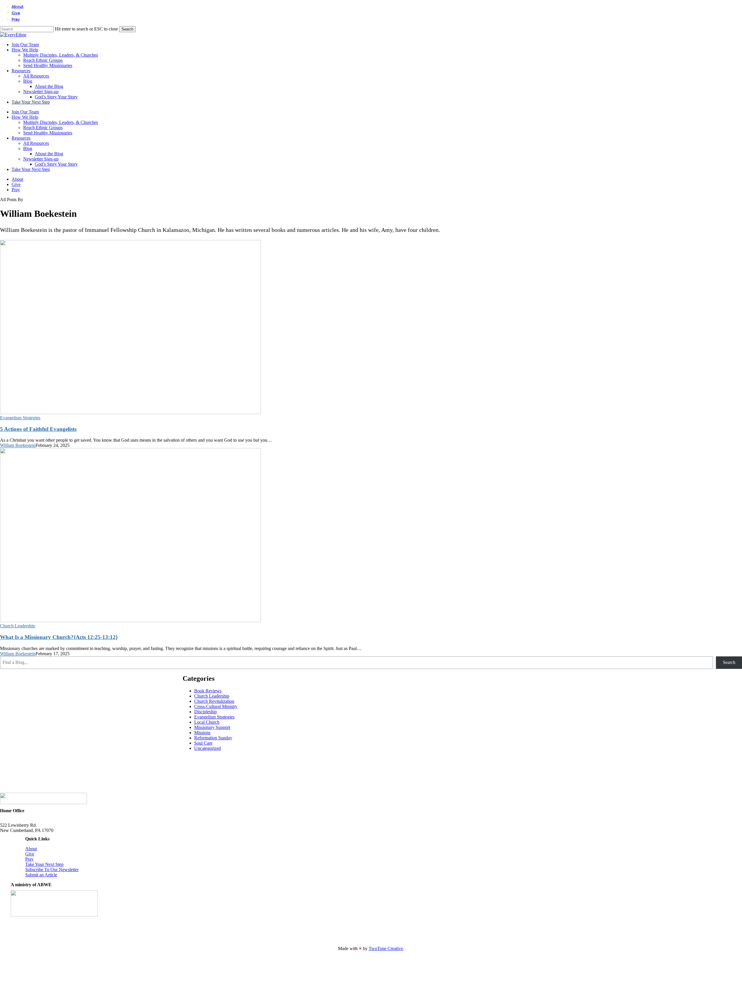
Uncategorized (207, 748)
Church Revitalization (214, 701)
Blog (27, 148)
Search (127, 29)
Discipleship (205, 711)
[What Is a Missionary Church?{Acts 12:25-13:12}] (130, 620)
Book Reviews (207, 690)
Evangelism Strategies (20, 417)
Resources (21, 138)
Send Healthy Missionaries (47, 132)
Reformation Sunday (213, 737)
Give (16, 184)
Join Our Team (25, 111)
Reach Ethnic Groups (43, 127)
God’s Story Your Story (56, 164)
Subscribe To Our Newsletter (52, 869)
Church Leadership (17, 625)
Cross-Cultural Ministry (215, 706)
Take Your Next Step (31, 169)
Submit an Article (41, 874)
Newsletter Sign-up (41, 158)
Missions (202, 732)
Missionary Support (212, 727)
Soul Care (203, 743)
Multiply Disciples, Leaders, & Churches (60, 122)
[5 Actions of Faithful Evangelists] (130, 412)
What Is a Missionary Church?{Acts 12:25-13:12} (59, 637)
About (17, 179)
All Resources (36, 143)
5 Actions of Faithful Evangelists (38, 429)
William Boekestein (18, 445)
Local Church (206, 722)
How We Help (25, 117)
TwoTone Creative (386, 948)
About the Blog (49, 153)
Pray (16, 189)
